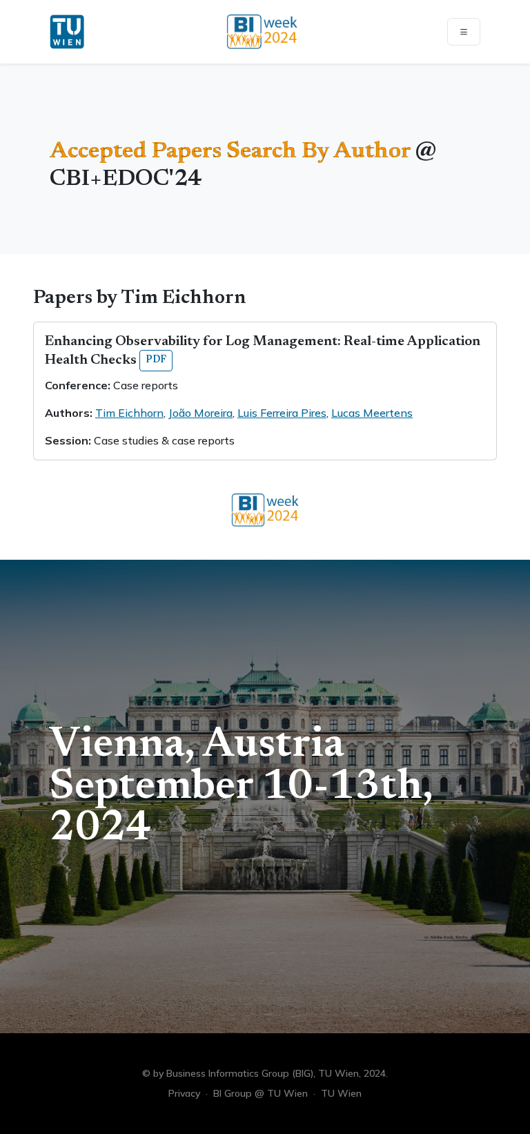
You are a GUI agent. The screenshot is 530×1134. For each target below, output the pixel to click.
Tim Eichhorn (129, 413)
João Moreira (200, 413)
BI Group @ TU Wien (260, 1093)
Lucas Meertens (372, 413)
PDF (156, 360)
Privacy (184, 1093)
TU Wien (341, 1093)
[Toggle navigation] (463, 32)
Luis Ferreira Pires (281, 413)
